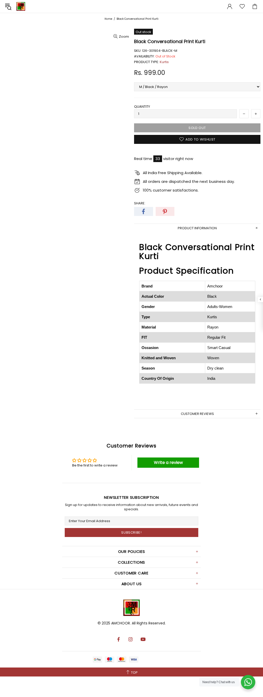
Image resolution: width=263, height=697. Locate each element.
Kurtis (164, 62)
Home (108, 19)
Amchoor (20, 6)
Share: (139, 203)
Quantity (142, 106)
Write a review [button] (168, 462)
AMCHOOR (120, 623)
